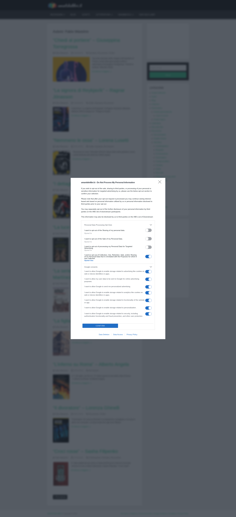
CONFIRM (100, 326)
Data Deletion (104, 334)
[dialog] (118, 258)
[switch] (148, 230)
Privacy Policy (132, 334)
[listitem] (118, 225)
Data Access (118, 334)
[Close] (160, 182)
